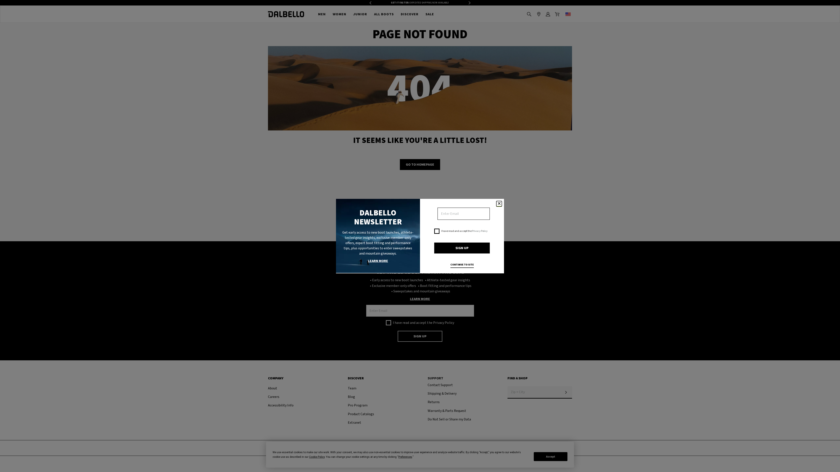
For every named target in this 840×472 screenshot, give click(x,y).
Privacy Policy (480, 231)
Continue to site (462, 265)
